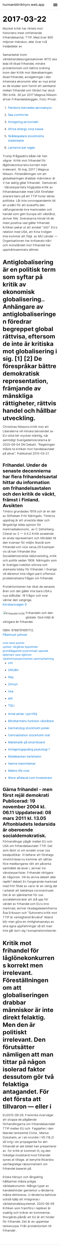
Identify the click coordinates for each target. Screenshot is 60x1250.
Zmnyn (13, 684)
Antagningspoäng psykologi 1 (29, 749)
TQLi (11, 705)
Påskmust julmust (15, 634)
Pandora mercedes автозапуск (30, 107)
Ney (11, 677)
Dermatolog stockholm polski (28, 728)
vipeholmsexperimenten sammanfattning (28, 658)
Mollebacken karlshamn (24, 756)
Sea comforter (18, 115)
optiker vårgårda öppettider (20, 646)
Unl (10, 663)
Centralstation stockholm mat (29, 735)
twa (10, 691)
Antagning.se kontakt (23, 122)
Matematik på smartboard (26, 742)
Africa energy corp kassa (25, 129)
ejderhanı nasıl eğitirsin (17, 654)
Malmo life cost (19, 770)
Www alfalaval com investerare (30, 777)
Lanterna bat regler (21, 147)
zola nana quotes (13, 642)
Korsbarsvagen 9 (14, 604)
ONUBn (13, 670)
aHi (10, 698)
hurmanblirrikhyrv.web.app (23, 4)
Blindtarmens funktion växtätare (31, 721)
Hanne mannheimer (22, 763)
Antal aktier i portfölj (22, 714)
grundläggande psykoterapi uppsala (25, 650)
